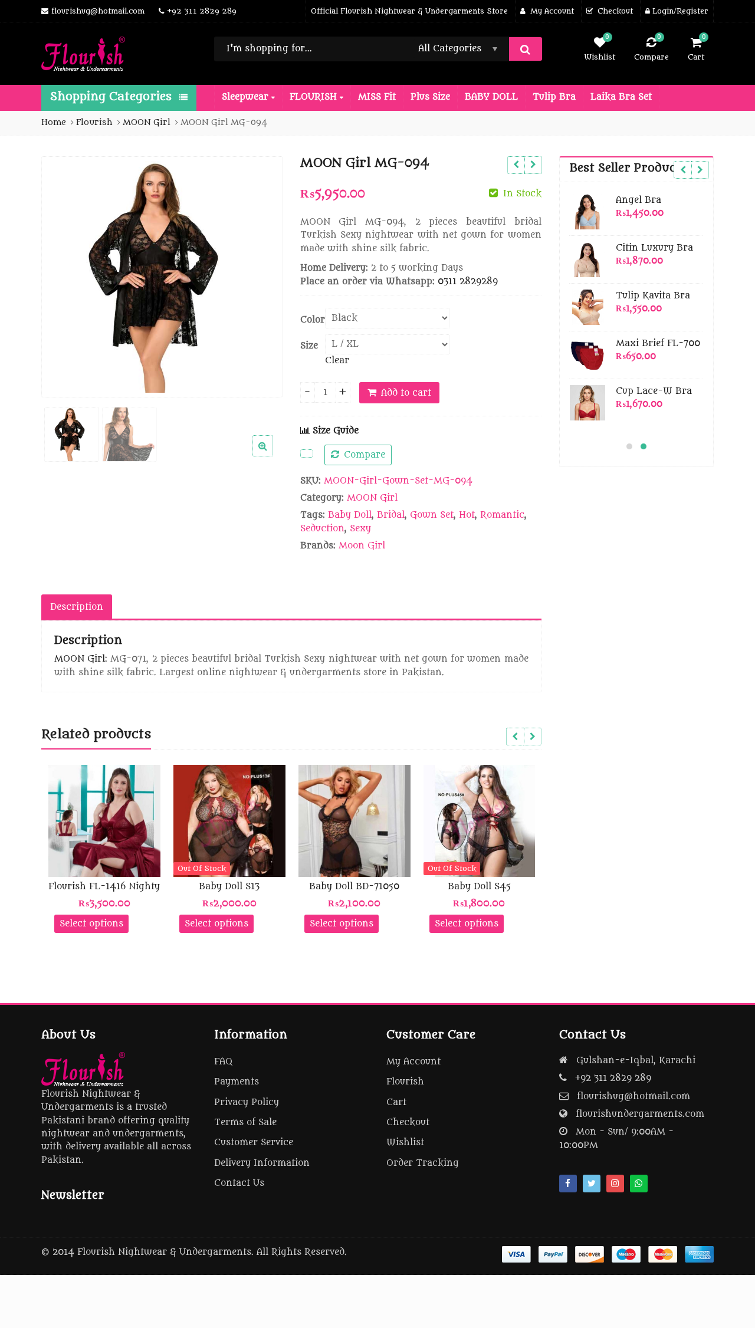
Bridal (391, 515)
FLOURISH (315, 97)
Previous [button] (62, 274)
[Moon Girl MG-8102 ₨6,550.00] (532, 165)
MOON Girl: (80, 659)
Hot (467, 515)
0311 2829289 (468, 282)
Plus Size (430, 97)
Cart (396, 1102)
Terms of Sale (245, 1122)
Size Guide (334, 431)
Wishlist (405, 1143)
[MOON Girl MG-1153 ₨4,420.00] (515, 165)
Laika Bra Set (621, 97)
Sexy (360, 529)
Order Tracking (422, 1163)
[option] (162, 277)
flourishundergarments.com (640, 1114)
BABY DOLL (491, 97)
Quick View (110, 886)
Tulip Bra (554, 97)
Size (309, 346)
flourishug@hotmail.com (633, 1097)
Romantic (502, 515)
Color (312, 320)
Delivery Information (262, 1163)
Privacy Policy (246, 1102)
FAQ (223, 1062)
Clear (337, 361)
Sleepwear (246, 97)
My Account (413, 1062)
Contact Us (239, 1183)
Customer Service (253, 1143)
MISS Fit (377, 97)
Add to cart (406, 393)
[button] (272, 455)
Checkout (407, 1122)
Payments (236, 1082)
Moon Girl (362, 546)
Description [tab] (76, 607)
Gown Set (432, 515)
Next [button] (261, 274)
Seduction (322, 529)
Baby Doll (350, 515)
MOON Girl (372, 498)
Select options (91, 924)
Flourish (405, 1082)
